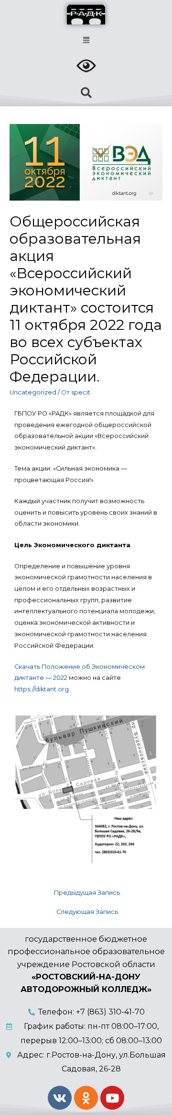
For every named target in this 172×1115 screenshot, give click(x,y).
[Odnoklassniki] (86, 1098)
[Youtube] (112, 1098)
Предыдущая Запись (87, 892)
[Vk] (60, 1098)
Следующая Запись (87, 911)
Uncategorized (33, 392)
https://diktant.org (41, 689)
